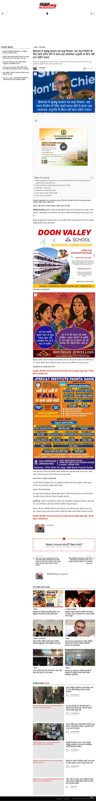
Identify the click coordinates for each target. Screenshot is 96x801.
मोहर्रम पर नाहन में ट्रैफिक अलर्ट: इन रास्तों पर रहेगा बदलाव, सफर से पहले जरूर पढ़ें (80, 762)
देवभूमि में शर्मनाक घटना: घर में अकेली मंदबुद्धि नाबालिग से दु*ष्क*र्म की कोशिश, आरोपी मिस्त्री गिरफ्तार (79, 744)
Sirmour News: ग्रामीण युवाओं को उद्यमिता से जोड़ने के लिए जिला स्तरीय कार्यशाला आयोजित (78, 672)
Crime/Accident (71, 609)
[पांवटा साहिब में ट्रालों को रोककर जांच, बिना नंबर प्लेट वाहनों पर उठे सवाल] (48, 657)
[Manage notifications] (91, 796)
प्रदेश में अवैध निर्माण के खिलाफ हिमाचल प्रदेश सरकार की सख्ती (53, 185)
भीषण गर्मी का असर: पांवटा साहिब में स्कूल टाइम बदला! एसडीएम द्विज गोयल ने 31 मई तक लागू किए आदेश (79, 781)
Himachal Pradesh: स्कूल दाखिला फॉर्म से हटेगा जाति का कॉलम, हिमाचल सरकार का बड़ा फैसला (79, 643)
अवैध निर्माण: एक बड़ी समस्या (43, 188)
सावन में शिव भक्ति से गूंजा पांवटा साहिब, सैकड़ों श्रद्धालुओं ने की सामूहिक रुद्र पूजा (47, 642)
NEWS (35, 609)
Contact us (67, 798)
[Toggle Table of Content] (91, 177)
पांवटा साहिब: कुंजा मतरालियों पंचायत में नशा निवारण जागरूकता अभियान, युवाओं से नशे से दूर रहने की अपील (80, 726)
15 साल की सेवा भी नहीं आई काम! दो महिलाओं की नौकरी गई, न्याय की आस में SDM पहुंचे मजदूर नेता (79, 708)
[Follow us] (91, 13)
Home (47, 683)
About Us (59, 798)
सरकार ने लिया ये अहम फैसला (44, 195)
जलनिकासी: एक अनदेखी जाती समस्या (46, 190)
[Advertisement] (48, 29)
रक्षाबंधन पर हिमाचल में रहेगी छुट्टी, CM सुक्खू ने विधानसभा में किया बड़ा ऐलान (46, 613)
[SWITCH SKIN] (47, 13)
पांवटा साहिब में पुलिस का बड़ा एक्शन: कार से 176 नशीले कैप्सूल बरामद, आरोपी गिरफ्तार (79, 689)
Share (35, 73)
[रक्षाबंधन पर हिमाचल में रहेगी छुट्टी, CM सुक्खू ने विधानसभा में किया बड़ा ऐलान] (48, 598)
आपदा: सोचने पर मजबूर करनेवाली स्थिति (46, 193)
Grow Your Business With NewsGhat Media (83, 798)
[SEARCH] (94, 13)
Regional (42, 638)
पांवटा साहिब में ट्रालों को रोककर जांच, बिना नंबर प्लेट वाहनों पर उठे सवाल (47, 671)
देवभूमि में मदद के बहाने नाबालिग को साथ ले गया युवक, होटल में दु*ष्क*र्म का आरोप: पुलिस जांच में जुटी (79, 614)
